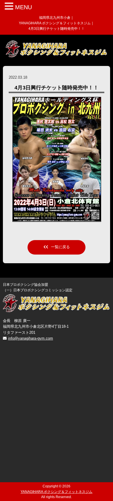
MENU (23, 7)
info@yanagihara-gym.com (30, 338)
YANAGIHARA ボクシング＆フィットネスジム (56, 491)
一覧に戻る (60, 247)
